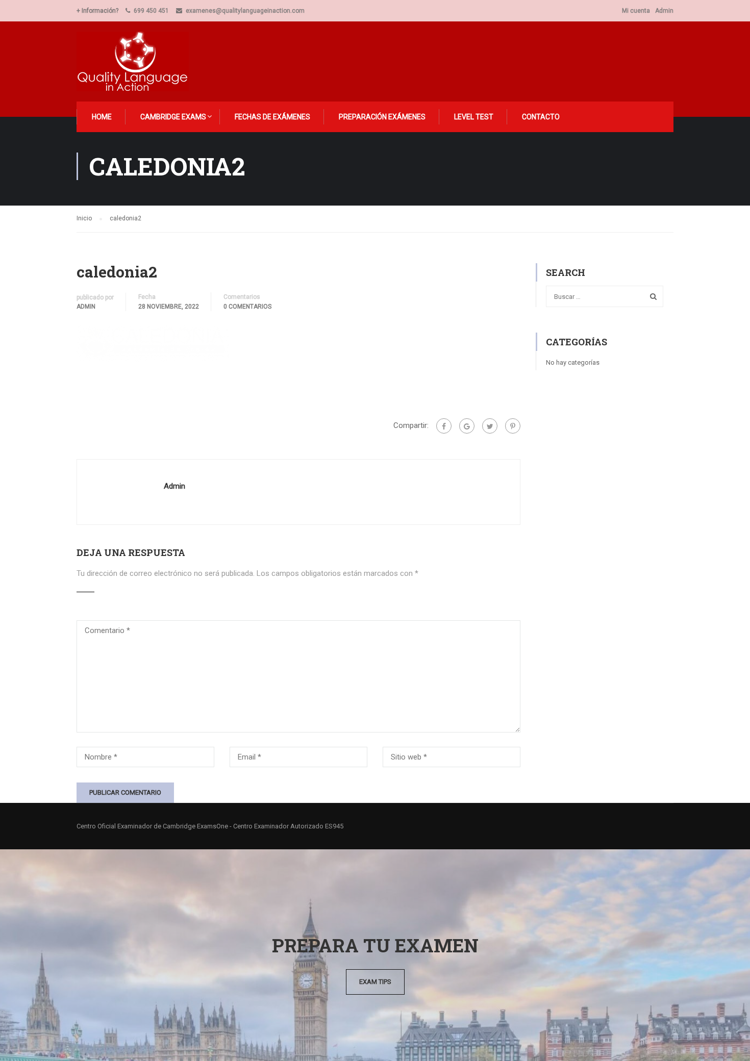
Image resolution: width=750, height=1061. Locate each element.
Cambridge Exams (173, 117)
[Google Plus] (466, 426)
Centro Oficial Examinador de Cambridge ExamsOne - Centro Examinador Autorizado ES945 (210, 826)
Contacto (541, 117)
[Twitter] (489, 426)
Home (102, 117)
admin (86, 306)
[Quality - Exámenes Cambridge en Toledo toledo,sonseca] (139, 61)
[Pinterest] (512, 426)
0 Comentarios (247, 306)
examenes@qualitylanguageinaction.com (245, 10)
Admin (664, 10)
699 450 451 (151, 10)
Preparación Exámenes (382, 117)
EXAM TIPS (375, 982)
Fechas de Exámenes (272, 117)
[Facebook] (444, 426)
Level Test (473, 117)
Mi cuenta (636, 10)
